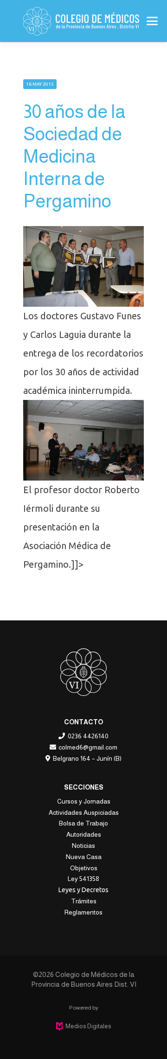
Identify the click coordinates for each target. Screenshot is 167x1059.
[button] (152, 21)
